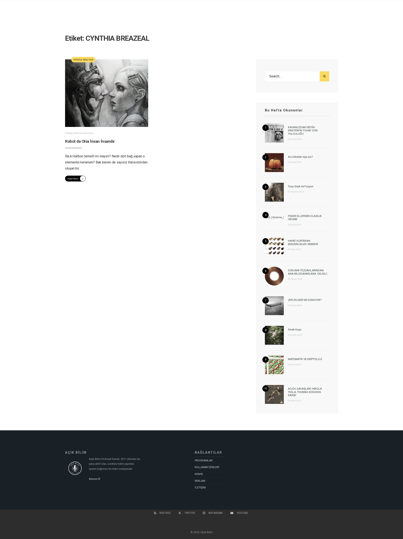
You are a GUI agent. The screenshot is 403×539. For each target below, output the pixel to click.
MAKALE (77, 59)
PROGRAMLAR (204, 460)
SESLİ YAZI (88, 59)
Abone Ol (94, 478)
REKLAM (200, 480)
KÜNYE (199, 474)
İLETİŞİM (200, 487)
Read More (76, 178)
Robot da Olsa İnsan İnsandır (90, 141)
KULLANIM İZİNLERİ (207, 467)
